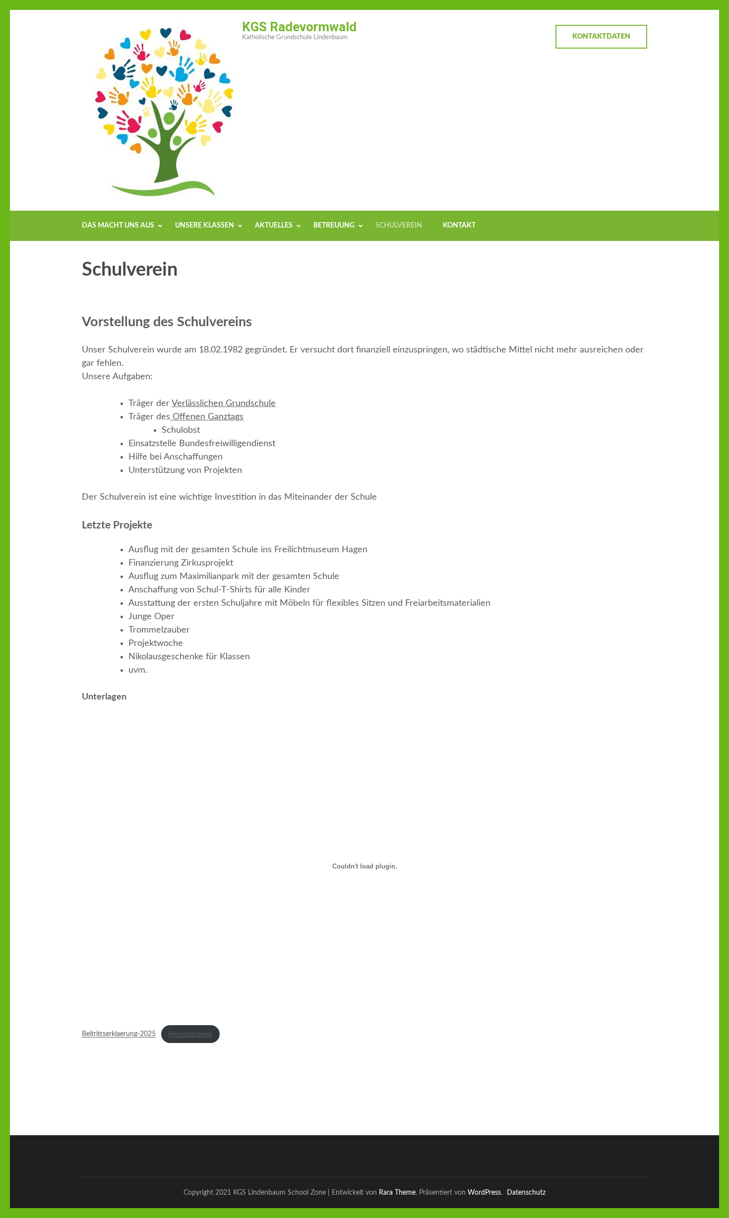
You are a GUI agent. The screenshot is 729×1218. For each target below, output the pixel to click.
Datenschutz (526, 1192)
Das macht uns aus (118, 225)
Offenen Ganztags (206, 416)
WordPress (484, 1192)
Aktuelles (274, 225)
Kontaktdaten (601, 36)
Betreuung (334, 225)
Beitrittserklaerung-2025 (119, 1034)
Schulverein (398, 225)
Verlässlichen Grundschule (224, 403)
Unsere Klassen (204, 225)
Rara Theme (397, 1192)
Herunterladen (190, 1034)
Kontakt (459, 225)
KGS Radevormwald (299, 26)
